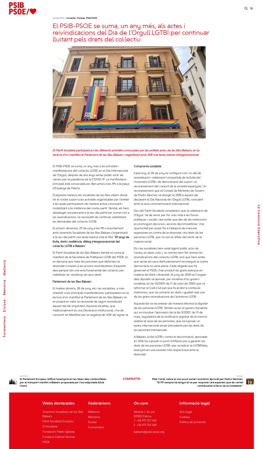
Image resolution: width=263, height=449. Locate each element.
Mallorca (4, 268)
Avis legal (185, 412)
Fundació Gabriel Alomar (58, 437)
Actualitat (71, 18)
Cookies (184, 417)
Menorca (4, 287)
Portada (81, 18)
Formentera (4, 326)
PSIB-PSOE (91, 18)
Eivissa (4, 305)
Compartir (131, 379)
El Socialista (49, 426)
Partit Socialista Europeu (58, 421)
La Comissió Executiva (258, 225)
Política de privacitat (192, 422)
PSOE (46, 442)
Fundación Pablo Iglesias (58, 432)
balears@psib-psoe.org (149, 432)
